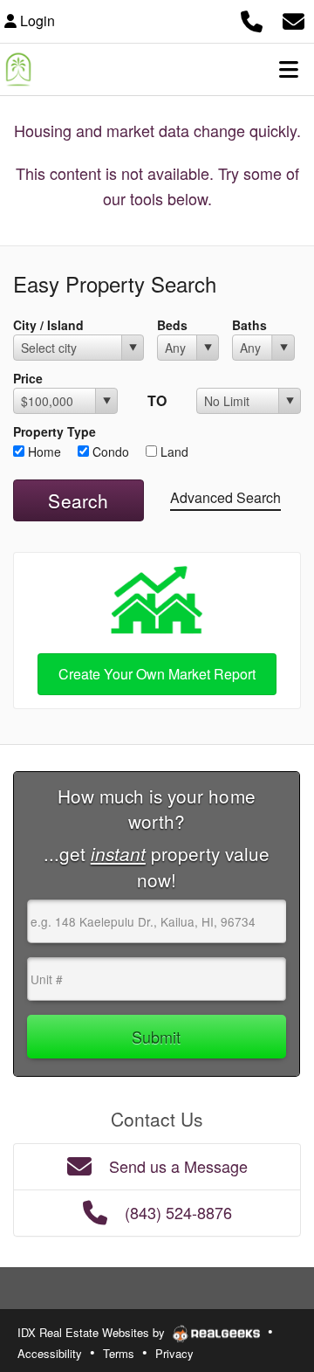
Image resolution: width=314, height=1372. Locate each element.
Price (28, 378)
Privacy (174, 1353)
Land (172, 451)
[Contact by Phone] (252, 19)
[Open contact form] (293, 19)
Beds (172, 325)
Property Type (54, 431)
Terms (118, 1353)
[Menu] (289, 69)
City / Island (48, 325)
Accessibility (49, 1353)
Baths (249, 325)
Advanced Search (225, 497)
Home (42, 451)
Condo (109, 451)
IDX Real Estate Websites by (92, 1332)
